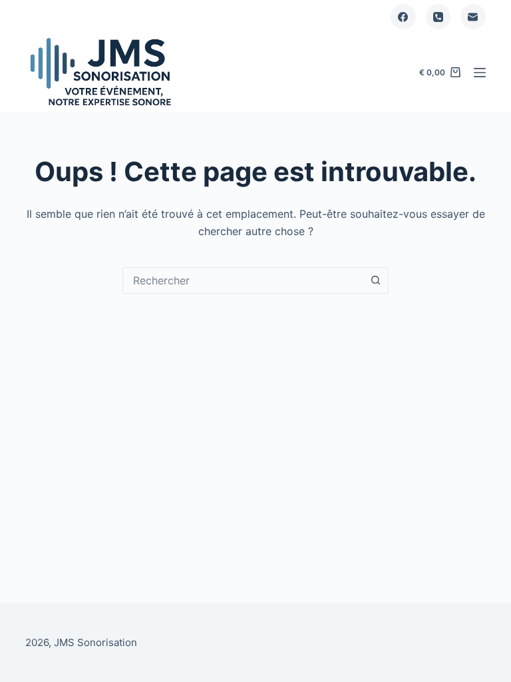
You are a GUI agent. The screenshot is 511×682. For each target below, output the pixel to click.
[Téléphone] (438, 16)
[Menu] (480, 73)
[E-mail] (473, 16)
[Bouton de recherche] (375, 280)
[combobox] (243, 280)
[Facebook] (403, 16)
